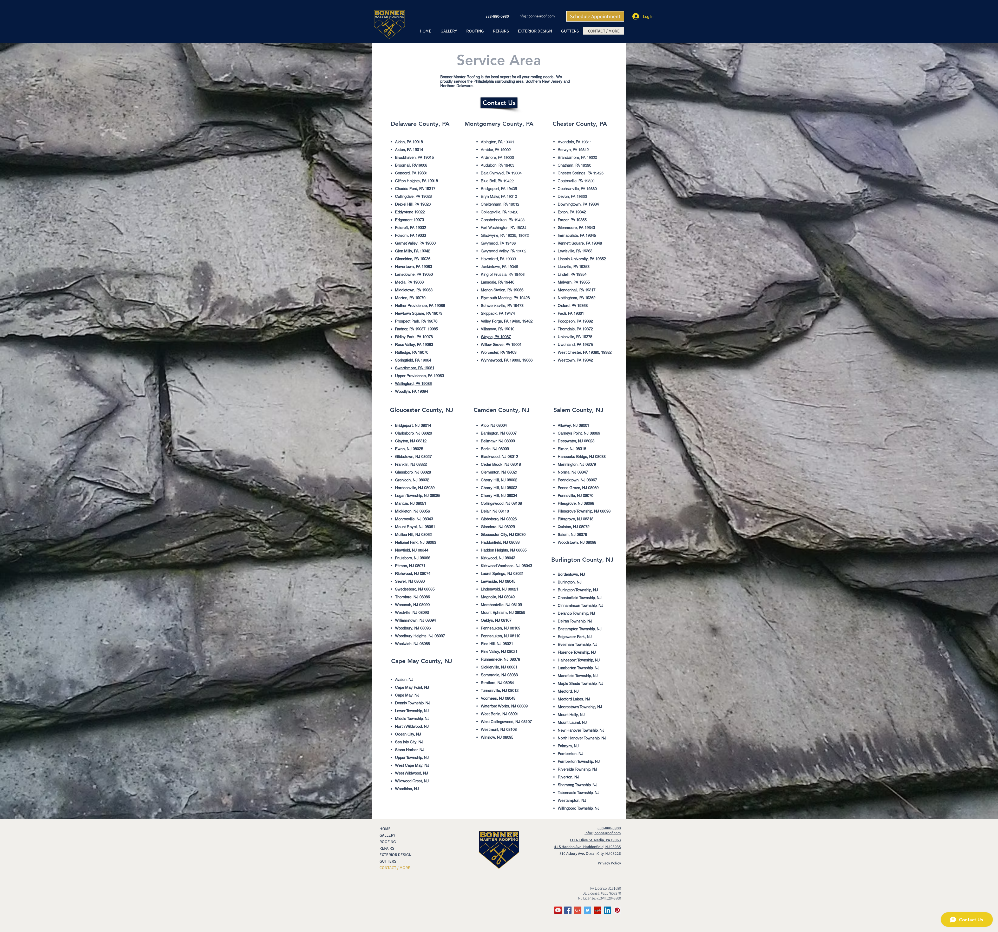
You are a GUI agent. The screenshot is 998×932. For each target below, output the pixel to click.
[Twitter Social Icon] (587, 910)
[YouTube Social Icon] (558, 910)
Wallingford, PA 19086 (413, 383)
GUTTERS (387, 861)
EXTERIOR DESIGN (395, 854)
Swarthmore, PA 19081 (414, 368)
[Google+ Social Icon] (577, 910)
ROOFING (387, 841)
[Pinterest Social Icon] (617, 910)
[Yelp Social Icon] (597, 910)
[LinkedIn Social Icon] (607, 910)
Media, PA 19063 (409, 282)
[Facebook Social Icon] (568, 910)
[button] (474, 31)
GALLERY (387, 835)
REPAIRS (386, 848)
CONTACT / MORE (394, 867)
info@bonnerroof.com (536, 16)
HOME (385, 828)
